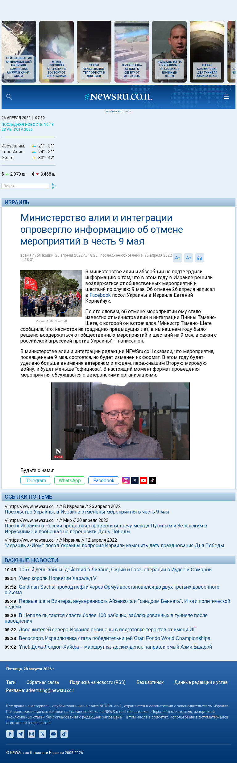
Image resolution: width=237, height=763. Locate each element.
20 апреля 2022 (92, 520)
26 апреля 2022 (105, 506)
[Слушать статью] (206, 257)
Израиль (17, 202)
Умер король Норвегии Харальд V (58, 578)
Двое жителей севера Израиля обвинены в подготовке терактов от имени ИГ (107, 629)
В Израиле (73, 506)
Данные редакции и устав (201, 682)
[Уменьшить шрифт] (177, 257)
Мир (67, 520)
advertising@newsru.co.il (50, 690)
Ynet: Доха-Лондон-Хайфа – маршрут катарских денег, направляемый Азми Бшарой (115, 647)
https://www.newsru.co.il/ (33, 506)
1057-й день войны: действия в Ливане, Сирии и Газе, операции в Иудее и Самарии (115, 569)
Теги (10, 682)
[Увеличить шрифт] (188, 257)
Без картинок (150, 682)
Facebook (100, 295)
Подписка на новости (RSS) (98, 682)
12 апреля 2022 (101, 540)
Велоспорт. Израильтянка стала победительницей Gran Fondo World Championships (114, 638)
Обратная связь (43, 682)
